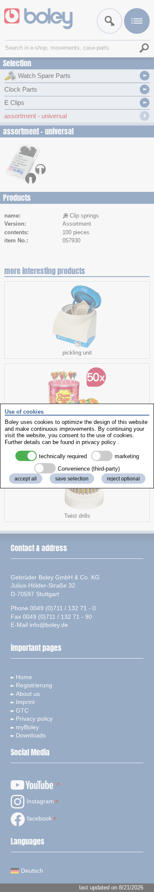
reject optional (123, 479)
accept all (26, 479)
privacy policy (99, 442)
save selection (72, 479)
